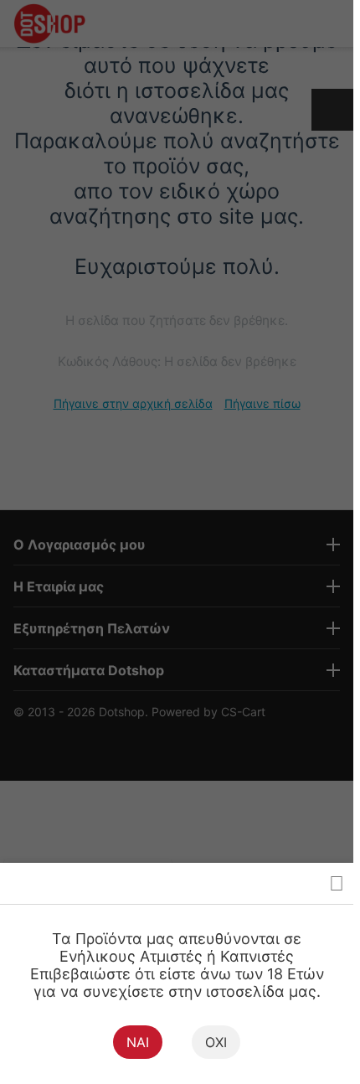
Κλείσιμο (336, 883)
